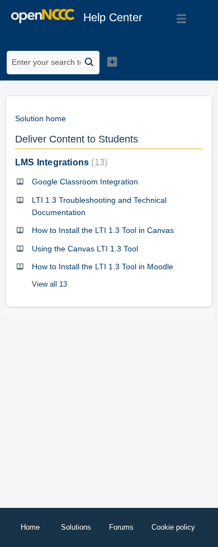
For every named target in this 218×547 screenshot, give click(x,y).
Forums (121, 527)
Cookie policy (173, 527)
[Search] (89, 62)
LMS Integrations (60, 162)
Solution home (40, 118)
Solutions (76, 527)
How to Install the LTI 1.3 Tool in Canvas (103, 230)
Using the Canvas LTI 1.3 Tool (85, 248)
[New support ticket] (112, 61)
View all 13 (49, 284)
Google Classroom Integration (85, 181)
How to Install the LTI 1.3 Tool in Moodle (102, 266)
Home (30, 527)
